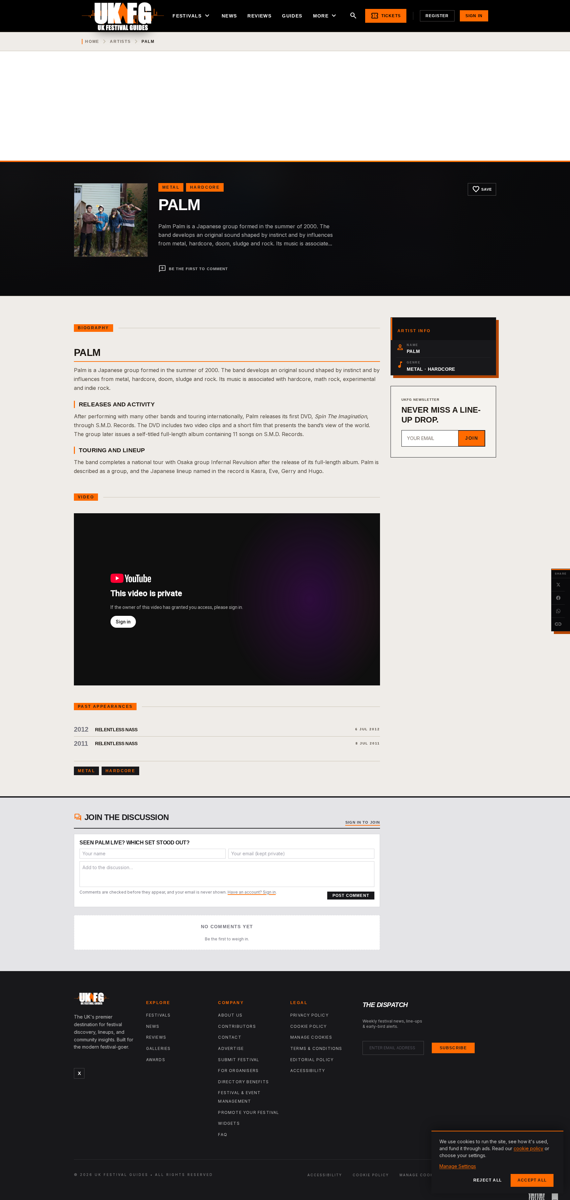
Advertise (231, 1048)
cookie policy (528, 1148)
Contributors (237, 1026)
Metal (170, 187)
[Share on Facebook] (558, 598)
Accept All (532, 1180)
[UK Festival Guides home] (105, 1000)
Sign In (474, 16)
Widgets (228, 1123)
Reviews (259, 15)
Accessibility (307, 1070)
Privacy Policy (309, 1015)
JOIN (471, 438)
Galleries (158, 1048)
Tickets (386, 15)
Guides (292, 15)
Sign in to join (362, 822)
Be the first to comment (193, 269)
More (325, 16)
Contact (229, 1037)
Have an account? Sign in (252, 892)
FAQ (222, 1134)
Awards (155, 1059)
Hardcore (205, 187)
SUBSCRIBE (453, 1048)
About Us (230, 1015)
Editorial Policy (311, 1059)
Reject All (487, 1180)
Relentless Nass (116, 729)
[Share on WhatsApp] (558, 611)
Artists (120, 41)
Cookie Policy (308, 1026)
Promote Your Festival (248, 1112)
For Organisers (238, 1070)
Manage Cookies (311, 1037)
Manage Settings (457, 1166)
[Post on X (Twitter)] (558, 584)
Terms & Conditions (316, 1048)
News (229, 15)
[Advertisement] (285, 111)
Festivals (192, 16)
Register (437, 16)
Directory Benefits (243, 1081)
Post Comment (350, 895)
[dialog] (497, 1162)
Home (92, 41)
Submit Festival (238, 1059)
